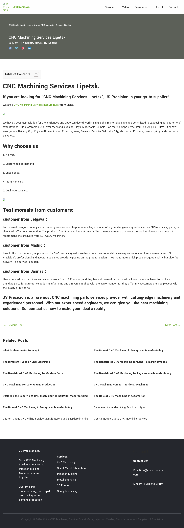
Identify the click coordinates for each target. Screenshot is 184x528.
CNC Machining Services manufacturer (37, 105)
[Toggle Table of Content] (35, 74)
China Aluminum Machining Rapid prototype (119, 407)
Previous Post (13, 325)
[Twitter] (16, 48)
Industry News (33, 43)
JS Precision (21, 7)
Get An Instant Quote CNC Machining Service (120, 419)
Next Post (173, 325)
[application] (115, 7)
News (36, 25)
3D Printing (63, 485)
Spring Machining (67, 491)
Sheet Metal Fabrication (71, 468)
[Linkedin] (29, 48)
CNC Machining (66, 462)
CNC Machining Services (20, 25)
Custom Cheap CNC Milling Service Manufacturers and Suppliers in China (46, 419)
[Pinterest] (23, 48)
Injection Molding (67, 474)
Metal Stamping (66, 480)
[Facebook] (10, 48)
